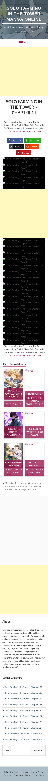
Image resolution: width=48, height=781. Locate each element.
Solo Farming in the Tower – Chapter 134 (23, 687)
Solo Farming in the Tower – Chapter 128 (23, 722)
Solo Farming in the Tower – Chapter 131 (23, 705)
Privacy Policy (36, 772)
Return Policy (31, 775)
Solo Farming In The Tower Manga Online (24, 13)
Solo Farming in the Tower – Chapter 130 (23, 710)
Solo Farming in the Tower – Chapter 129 (23, 716)
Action (15, 483)
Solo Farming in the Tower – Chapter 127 (23, 728)
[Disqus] (24, 530)
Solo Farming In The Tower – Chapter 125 (23, 740)
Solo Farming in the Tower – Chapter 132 (23, 699)
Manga (12, 486)
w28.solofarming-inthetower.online (25, 131)
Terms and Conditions (14, 775)
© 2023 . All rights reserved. (16, 772)
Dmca (41, 775)
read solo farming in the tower (22, 489)
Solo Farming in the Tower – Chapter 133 (23, 693)
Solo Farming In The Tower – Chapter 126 (23, 734)
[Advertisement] (24, 71)
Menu (26, 42)
